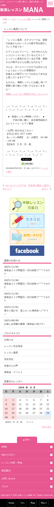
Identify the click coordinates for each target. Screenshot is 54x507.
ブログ (13, 19)
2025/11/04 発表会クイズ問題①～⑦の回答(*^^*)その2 (27, 284)
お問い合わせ (8, 478)
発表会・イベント (13, 372)
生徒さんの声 (11, 365)
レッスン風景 (25, 19)
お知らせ (8, 339)
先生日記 (8, 359)
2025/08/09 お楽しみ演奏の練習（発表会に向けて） (25, 322)
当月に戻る (46, 427)
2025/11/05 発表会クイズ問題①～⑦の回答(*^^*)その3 (27, 270)
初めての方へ (8, 454)
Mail (44, 503)
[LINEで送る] (27, 163)
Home (11, 503)
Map (33, 503)
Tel (22, 503)
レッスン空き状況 (13, 346)
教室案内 (6, 470)
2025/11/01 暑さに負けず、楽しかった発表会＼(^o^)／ (26, 310)
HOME (5, 19)
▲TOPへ (27, 439)
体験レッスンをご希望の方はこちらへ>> (27, 94)
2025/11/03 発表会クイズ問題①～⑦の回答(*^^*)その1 (27, 297)
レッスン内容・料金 (11, 462)
